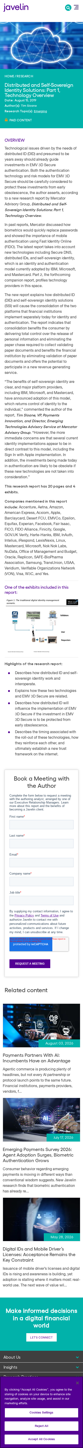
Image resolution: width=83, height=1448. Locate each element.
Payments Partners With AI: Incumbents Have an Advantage (36, 1057)
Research (25, 76)
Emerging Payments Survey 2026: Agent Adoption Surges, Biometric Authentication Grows (38, 1154)
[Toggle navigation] (76, 7)
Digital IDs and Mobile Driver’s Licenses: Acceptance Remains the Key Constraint (39, 1254)
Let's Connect (41, 1337)
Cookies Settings (41, 1412)
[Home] (15, 7)
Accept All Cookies (41, 1439)
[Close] (77, 1383)
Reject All (41, 1426)
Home (9, 76)
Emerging (40, 111)
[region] (41, 1412)
